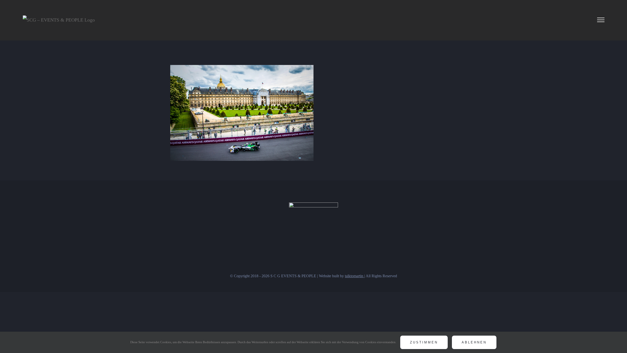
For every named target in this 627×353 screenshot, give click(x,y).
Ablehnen (474, 342)
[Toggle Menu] (601, 20)
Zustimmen (424, 342)
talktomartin (354, 276)
